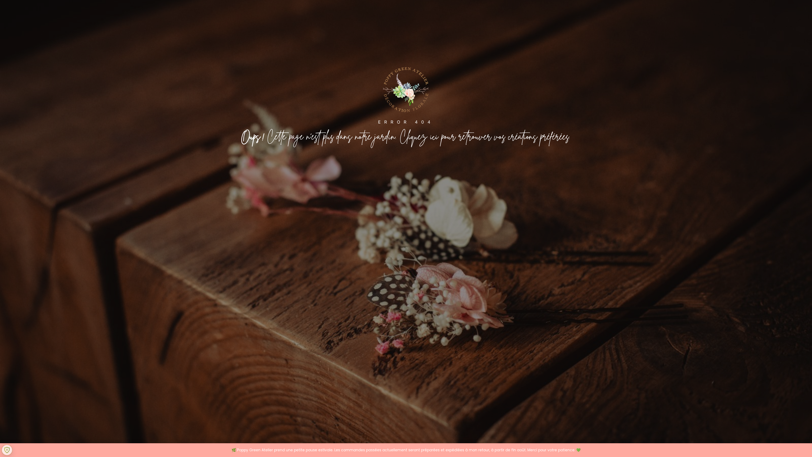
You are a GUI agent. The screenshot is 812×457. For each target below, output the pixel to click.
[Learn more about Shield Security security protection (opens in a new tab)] (7, 450)
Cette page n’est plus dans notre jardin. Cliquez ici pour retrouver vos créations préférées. (406, 138)
